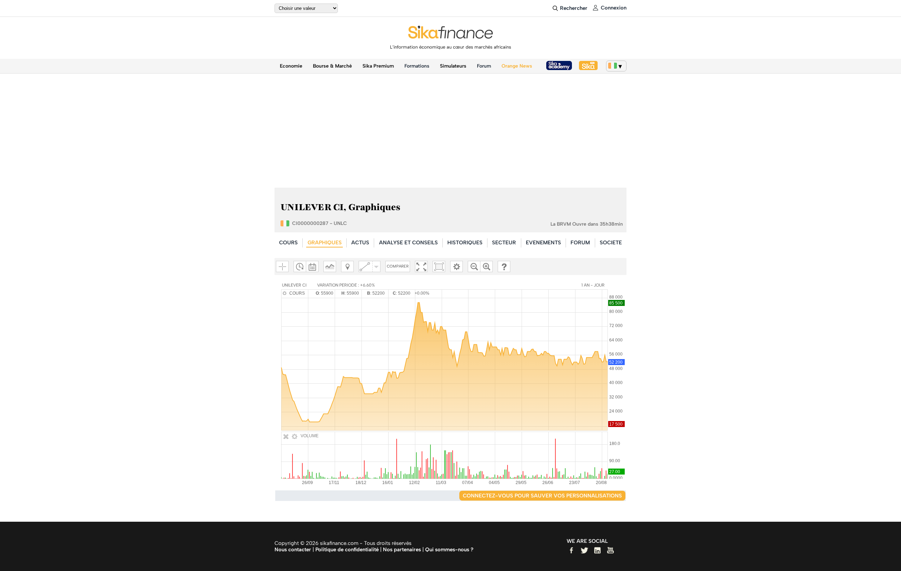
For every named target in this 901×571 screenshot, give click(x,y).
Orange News (517, 66)
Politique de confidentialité (347, 549)
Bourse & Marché (332, 66)
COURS (288, 242)
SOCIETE (611, 242)
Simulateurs (453, 66)
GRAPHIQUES (325, 242)
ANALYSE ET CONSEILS (408, 242)
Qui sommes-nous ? (449, 549)
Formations (416, 66)
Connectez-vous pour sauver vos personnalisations (542, 495)
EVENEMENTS (543, 242)
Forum (484, 66)
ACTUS (360, 242)
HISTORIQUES (465, 242)
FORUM (580, 242)
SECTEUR (504, 242)
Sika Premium (378, 66)
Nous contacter (293, 549)
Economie (291, 66)
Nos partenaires (402, 549)
